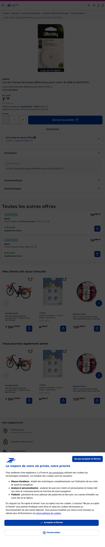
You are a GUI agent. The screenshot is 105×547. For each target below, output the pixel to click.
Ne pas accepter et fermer (87, 459)
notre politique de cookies (48, 513)
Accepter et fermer (53, 523)
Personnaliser (53, 533)
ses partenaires (56, 472)
